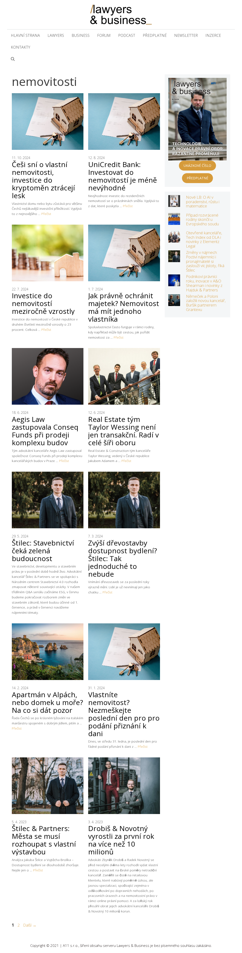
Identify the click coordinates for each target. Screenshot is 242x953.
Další (29, 925)
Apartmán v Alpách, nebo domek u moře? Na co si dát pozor (47, 702)
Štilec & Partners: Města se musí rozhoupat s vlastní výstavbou (44, 839)
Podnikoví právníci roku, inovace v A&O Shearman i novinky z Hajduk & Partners (204, 283)
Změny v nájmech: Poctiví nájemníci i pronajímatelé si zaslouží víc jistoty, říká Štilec (205, 261)
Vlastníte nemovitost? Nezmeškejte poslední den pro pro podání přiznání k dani (124, 714)
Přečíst (46, 213)
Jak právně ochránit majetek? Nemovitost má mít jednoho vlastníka (123, 307)
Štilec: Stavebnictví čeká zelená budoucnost (43, 550)
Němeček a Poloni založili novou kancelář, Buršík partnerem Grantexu (206, 303)
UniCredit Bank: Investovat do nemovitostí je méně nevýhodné (122, 176)
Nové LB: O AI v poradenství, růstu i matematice (202, 201)
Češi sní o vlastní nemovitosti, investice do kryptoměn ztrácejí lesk (43, 180)
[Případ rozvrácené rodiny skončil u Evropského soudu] (174, 221)
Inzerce (213, 35)
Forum (104, 35)
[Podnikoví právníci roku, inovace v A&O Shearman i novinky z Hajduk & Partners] (174, 283)
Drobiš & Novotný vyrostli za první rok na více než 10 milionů (121, 839)
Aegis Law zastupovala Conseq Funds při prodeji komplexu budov (45, 430)
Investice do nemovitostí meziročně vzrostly (43, 303)
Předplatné (155, 35)
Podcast (126, 35)
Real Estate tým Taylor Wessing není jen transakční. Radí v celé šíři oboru (123, 430)
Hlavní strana (25, 35)
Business (81, 35)
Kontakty (20, 47)
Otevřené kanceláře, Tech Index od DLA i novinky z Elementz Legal (204, 239)
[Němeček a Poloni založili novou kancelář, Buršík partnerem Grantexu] (174, 303)
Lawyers (56, 35)
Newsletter (186, 35)
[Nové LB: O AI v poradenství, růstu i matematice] (174, 203)
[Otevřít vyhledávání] (12, 59)
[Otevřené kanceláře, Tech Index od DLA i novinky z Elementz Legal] (174, 239)
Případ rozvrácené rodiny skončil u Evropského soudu (202, 219)
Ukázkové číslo (197, 165)
